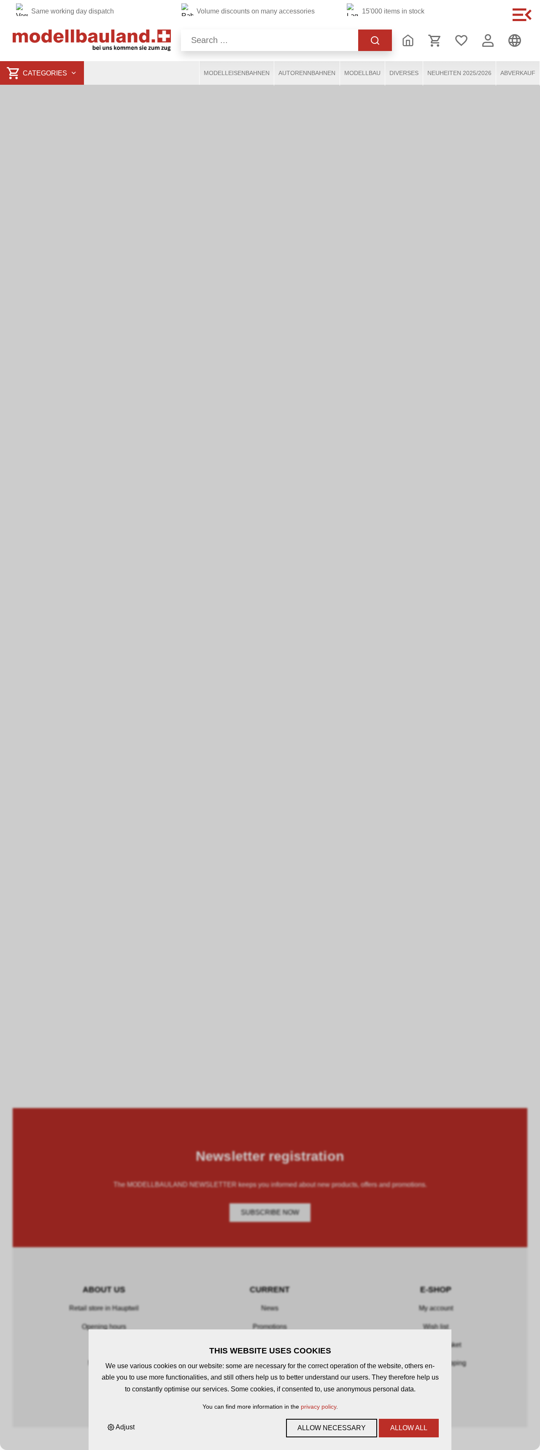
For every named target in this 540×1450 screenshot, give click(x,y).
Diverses (403, 73)
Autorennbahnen (306, 73)
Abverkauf (517, 73)
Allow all (408, 1427)
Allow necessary (331, 1427)
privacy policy (318, 1406)
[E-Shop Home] (92, 40)
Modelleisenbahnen (237, 73)
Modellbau (362, 73)
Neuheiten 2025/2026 (459, 73)
